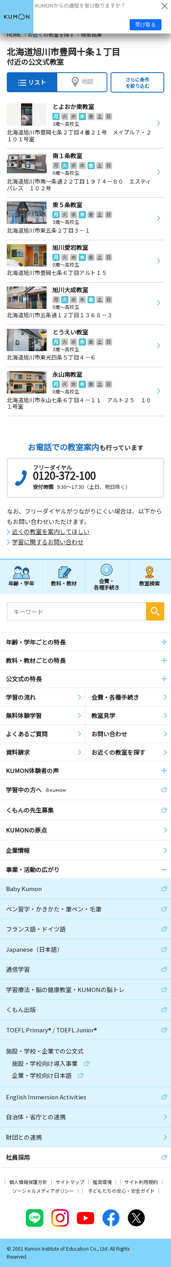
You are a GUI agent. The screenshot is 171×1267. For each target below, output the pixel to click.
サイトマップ (70, 1181)
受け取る (145, 25)
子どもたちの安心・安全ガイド (121, 1190)
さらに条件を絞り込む (138, 82)
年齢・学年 (21, 583)
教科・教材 (64, 583)
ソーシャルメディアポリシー (43, 1190)
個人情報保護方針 (28, 1181)
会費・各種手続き (107, 583)
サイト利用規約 (141, 1181)
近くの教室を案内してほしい (50, 532)
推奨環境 (102, 1181)
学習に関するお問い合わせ (48, 542)
